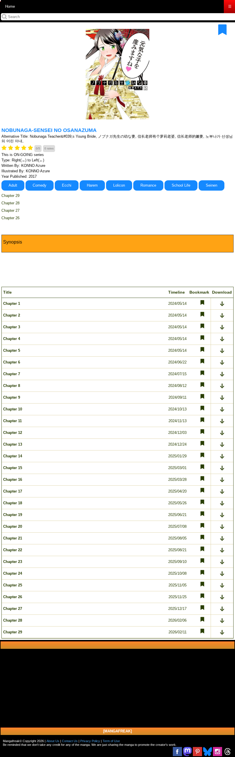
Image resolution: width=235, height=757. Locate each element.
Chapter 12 (12, 432)
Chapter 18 (12, 503)
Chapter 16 (12, 479)
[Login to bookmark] (222, 29)
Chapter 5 (11, 350)
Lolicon (119, 185)
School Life (181, 185)
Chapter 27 (10, 210)
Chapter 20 (12, 526)
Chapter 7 (11, 374)
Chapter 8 (11, 386)
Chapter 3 (11, 327)
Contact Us (70, 741)
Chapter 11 (12, 421)
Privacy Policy (90, 741)
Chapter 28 (10, 203)
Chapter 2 (11, 315)
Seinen (211, 185)
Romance (148, 185)
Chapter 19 (12, 515)
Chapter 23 (12, 562)
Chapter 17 (12, 491)
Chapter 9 (11, 397)
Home (10, 6)
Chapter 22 (12, 550)
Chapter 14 (12, 456)
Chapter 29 (10, 195)
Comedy (39, 185)
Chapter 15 (12, 468)
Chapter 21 (12, 538)
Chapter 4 (11, 339)
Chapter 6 (11, 362)
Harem (92, 185)
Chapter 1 (11, 303)
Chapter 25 (12, 585)
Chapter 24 (12, 573)
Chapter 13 (12, 444)
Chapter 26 (10, 218)
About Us (52, 741)
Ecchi (66, 185)
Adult (13, 185)
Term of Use (111, 741)
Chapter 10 (12, 409)
